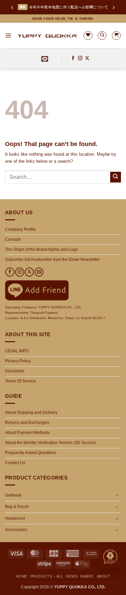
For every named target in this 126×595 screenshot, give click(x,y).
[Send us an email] (39, 272)
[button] (8, 35)
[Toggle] (117, 495)
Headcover (15, 518)
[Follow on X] (87, 58)
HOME (22, 576)
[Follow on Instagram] (80, 58)
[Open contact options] (110, 557)
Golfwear (13, 495)
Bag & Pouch (17, 506)
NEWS (71, 576)
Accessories (16, 529)
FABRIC (87, 576)
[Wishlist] (88, 35)
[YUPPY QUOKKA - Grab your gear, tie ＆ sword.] (47, 35)
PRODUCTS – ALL (47, 576)
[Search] (102, 35)
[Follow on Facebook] (73, 58)
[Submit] (115, 177)
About (103, 576)
